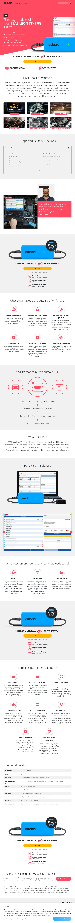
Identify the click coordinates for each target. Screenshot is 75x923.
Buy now (37, 62)
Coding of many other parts (61, 128)
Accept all (62, 919)
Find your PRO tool (63, 879)
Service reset (14, 114)
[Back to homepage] (8, 3)
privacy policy (37, 915)
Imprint (48, 915)
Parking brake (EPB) (37, 114)
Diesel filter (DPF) (61, 114)
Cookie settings (8, 919)
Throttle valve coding (37, 128)
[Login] (70, 3)
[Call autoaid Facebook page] (67, 902)
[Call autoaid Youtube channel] (63, 902)
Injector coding (14, 128)
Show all (37, 171)
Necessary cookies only (24, 919)
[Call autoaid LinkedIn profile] (70, 902)
